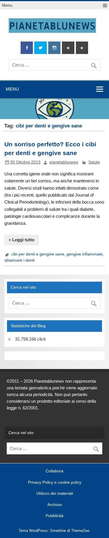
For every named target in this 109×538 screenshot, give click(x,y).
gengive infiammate (85, 254)
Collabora (54, 471)
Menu (7, 5)
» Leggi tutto (21, 239)
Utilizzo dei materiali (54, 494)
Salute (94, 162)
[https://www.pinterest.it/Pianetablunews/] (68, 48)
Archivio (54, 505)
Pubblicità (54, 516)
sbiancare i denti (19, 260)
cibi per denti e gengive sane (37, 254)
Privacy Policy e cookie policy (54, 483)
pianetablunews (63, 162)
